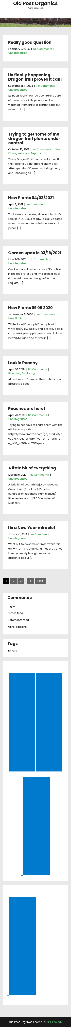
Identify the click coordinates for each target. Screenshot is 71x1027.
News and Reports (29, 153)
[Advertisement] (22, 722)
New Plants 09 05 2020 (30, 307)
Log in (11, 606)
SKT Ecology (54, 1022)
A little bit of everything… (33, 468)
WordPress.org (17, 627)
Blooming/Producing (21, 373)
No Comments (42, 49)
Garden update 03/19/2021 (34, 253)
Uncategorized (17, 53)
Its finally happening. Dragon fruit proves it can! (35, 77)
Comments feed (18, 620)
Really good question (30, 42)
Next (40, 581)
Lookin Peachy (23, 362)
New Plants (15, 318)
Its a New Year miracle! (31, 527)
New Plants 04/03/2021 (31, 197)
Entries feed (15, 613)
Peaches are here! (26, 408)
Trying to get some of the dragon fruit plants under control (34, 138)
